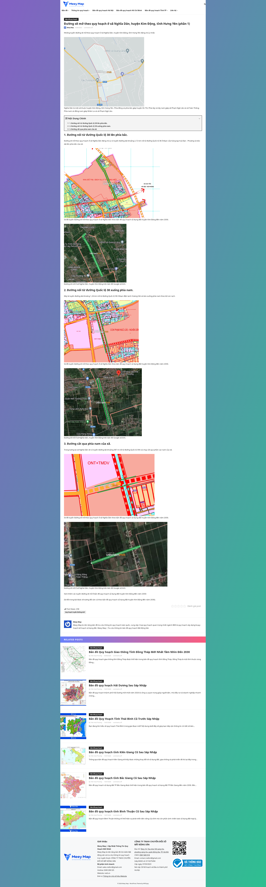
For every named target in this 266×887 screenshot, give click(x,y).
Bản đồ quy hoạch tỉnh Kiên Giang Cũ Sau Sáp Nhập (123, 752)
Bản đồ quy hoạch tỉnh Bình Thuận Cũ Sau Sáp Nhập (123, 811)
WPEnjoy (146, 883)
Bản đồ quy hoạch (71, 19)
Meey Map (70, 28)
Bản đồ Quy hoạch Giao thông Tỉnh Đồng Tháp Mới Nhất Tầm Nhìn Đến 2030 (139, 652)
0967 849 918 (145, 855)
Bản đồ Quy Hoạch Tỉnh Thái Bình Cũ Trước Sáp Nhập (124, 718)
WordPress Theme (135, 883)
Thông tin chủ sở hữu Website (115, 876)
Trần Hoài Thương (96, 656)
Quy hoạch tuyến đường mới (75, 612)
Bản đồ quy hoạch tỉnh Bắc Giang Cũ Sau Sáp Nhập (122, 778)
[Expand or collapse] (199, 119)
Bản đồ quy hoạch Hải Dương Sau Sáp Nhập (118, 685)
